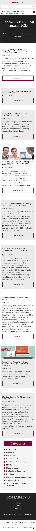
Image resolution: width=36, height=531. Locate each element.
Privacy (18, 506)
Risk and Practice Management (19, 477)
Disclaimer (18, 503)
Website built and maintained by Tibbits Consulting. (18, 527)
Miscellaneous (12, 468)
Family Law (10, 453)
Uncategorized (12, 480)
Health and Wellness (14, 459)
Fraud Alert (11, 456)
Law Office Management (16, 462)
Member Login (9, 514)
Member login (18, 2)
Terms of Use (18, 508)
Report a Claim (25, 514)
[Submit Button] (34, 6)
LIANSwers (10, 465)
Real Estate (11, 474)
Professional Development (17, 471)
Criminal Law (11, 450)
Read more (17, 78)
